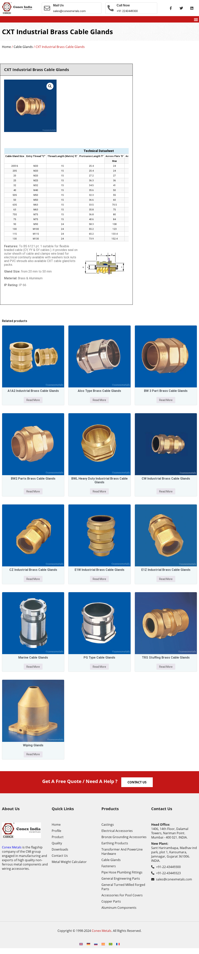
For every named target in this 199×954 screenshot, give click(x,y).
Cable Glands (23, 47)
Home (6, 47)
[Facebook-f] (171, 8)
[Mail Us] (47, 8)
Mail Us (58, 5)
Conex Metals (12, 847)
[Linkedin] (192, 8)
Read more (33, 400)
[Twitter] (181, 8)
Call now (123, 5)
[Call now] (110, 8)
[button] (196, 19)
